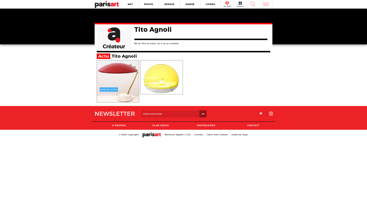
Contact (253, 125)
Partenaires (206, 125)
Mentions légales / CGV (178, 134)
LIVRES (210, 4)
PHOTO (148, 4)
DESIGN (169, 4)
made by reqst (239, 134)
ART (130, 4)
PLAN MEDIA (161, 125)
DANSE (190, 4)
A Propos (119, 125)
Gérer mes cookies (217, 134)
